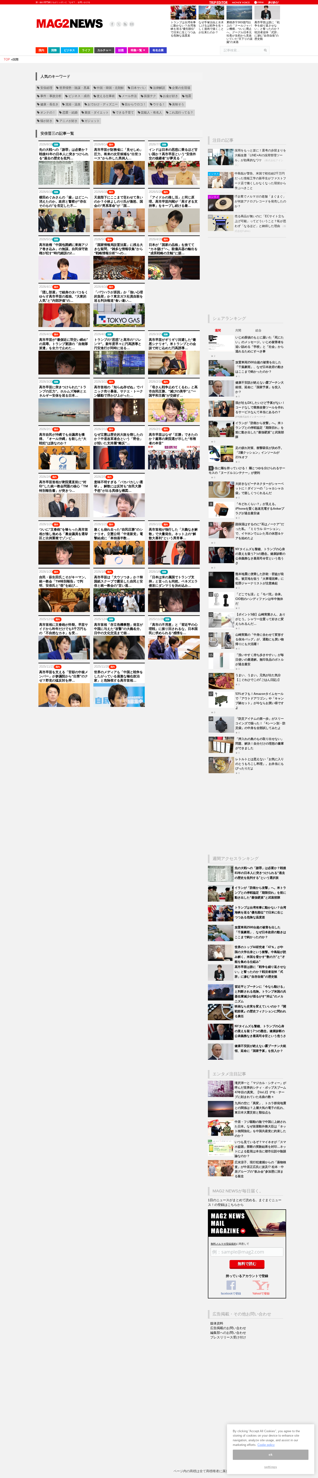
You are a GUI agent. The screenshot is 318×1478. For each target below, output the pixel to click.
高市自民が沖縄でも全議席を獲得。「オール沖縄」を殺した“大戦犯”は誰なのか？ (62, 439)
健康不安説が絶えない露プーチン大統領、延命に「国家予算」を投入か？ (259, 387)
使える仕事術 (106, 96)
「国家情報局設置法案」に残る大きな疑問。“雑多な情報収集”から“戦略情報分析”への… (118, 249)
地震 (188, 96)
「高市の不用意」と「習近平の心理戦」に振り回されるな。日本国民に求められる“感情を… (173, 629)
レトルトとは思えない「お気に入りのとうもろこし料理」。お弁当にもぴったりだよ (259, 763)
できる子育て (125, 112)
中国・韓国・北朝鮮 (110, 88)
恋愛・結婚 (70, 112)
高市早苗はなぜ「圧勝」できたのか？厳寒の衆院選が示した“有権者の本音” (173, 439)
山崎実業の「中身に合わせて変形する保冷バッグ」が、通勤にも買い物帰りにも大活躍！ (259, 639)
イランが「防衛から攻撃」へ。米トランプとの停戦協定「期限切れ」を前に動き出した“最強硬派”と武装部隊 (260, 892)
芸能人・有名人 (151, 112)
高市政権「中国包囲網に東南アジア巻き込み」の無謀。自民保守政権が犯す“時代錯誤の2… (63, 249)
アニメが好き (68, 121)
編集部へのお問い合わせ (228, 1332)
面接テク (150, 96)
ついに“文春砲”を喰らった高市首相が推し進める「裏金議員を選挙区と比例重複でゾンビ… (63, 534)
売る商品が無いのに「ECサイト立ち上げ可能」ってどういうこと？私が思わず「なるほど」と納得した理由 (260, 221)
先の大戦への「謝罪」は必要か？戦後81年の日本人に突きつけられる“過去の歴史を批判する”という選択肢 (260, 872)
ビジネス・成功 (79, 96)
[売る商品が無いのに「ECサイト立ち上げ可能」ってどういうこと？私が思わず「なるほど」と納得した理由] (221, 230)
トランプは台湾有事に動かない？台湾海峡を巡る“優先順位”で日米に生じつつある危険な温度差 (183, 29)
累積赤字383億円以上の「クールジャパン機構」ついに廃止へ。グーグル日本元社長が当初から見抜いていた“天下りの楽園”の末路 (240, 32)
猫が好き (46, 121)
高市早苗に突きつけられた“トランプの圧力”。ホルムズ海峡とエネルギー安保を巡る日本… (62, 391)
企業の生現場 (181, 88)
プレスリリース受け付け (228, 1337)
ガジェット (92, 121)
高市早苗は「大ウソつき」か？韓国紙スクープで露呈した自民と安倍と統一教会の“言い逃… (118, 581)
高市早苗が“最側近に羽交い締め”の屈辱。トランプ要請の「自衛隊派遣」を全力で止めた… (63, 344)
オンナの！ (47, 112)
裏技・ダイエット (97, 112)
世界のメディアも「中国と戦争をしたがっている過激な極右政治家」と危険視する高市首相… (118, 676)
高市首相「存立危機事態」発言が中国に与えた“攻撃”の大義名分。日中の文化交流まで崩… (118, 629)
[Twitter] (119, 24)
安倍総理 (46, 88)
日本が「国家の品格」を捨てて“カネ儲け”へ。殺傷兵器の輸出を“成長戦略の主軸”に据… (173, 249)
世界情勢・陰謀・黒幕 (74, 88)
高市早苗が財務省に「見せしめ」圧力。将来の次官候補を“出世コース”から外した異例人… (118, 154)
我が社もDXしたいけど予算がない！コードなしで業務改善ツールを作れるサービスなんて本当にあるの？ (260, 407)
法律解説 (159, 88)
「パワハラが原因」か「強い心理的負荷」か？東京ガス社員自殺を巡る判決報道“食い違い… (118, 296)
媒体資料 (216, 1323)
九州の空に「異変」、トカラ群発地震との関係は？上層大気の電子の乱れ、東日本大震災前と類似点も (260, 1107)
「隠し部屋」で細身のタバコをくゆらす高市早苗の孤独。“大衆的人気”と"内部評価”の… (63, 296)
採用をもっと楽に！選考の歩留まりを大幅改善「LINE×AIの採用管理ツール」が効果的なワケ (260, 155)
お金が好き (170, 96)
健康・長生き (49, 104)
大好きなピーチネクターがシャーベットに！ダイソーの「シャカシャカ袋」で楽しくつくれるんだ (259, 488)
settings (270, 1467)
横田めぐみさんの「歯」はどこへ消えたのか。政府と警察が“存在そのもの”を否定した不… (63, 201)
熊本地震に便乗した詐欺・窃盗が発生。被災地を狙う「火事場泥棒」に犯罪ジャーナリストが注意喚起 (259, 578)
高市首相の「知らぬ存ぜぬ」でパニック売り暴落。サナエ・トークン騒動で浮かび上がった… (118, 391)
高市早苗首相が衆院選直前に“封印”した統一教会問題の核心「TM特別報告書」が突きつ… (63, 486)
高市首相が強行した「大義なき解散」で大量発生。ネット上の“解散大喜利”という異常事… (173, 534)
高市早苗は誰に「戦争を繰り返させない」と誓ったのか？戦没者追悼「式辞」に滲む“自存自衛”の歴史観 (267, 30)
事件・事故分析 (50, 96)
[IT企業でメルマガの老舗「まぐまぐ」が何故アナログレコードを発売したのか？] (221, 210)
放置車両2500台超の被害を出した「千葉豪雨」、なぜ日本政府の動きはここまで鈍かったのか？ (259, 367)
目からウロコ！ (135, 104)
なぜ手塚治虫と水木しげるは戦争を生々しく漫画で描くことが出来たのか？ (211, 27)
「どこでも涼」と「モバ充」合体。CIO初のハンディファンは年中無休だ (259, 598)
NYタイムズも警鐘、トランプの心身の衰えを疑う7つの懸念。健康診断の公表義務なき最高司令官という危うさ (260, 1031)
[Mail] (132, 24)
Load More (119, 716)
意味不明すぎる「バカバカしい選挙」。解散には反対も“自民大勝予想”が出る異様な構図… (118, 486)
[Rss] (125, 24)
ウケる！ (159, 104)
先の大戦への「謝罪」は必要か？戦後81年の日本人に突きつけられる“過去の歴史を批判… (63, 154)
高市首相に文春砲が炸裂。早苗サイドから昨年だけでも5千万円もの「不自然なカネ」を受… (63, 629)
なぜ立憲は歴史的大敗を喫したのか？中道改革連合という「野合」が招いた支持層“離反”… (118, 439)
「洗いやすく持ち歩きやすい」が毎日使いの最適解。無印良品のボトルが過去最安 (259, 659)
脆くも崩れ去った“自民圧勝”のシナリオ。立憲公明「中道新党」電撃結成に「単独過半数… (118, 534)
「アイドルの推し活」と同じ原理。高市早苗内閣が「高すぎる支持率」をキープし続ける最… (173, 201)
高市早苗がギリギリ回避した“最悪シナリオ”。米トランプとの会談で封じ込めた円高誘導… (172, 344)
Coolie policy (266, 1445)
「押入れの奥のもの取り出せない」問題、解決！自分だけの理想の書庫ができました (259, 743)
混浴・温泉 (73, 104)
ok (270, 1454)
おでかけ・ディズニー (103, 104)
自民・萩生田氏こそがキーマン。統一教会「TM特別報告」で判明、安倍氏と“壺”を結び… (63, 581)
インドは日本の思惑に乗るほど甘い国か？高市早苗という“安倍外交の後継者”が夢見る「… (173, 154)
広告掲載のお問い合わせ (228, 1328)
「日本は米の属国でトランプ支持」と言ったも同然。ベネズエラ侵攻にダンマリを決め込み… (173, 581)
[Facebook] (112, 24)
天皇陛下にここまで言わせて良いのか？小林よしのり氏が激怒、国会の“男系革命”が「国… (118, 201)
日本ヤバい (138, 88)
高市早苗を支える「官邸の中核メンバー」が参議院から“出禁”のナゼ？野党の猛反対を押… (63, 676)
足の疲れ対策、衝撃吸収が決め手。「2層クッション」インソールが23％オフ (259, 452)
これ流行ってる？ (181, 112)
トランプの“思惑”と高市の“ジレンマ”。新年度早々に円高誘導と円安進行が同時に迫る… (117, 344)
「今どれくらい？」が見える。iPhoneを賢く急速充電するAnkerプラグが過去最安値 (259, 508)
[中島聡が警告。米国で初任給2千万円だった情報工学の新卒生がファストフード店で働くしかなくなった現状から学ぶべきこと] (221, 187)
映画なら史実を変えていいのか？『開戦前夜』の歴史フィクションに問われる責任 (260, 1011)
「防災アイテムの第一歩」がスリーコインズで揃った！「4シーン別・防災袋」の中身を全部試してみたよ (260, 723)
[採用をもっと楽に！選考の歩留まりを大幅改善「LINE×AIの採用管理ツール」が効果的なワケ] (221, 164)
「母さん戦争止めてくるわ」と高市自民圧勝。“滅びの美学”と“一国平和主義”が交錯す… (173, 391)
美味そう (178, 104)
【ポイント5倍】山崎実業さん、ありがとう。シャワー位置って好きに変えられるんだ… (260, 619)
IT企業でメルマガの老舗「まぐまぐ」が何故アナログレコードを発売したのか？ (260, 201)
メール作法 (129, 96)
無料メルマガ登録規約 (223, 1243)
